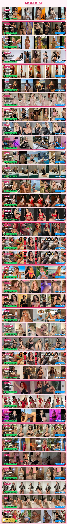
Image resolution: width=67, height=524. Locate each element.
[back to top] (63, 520)
